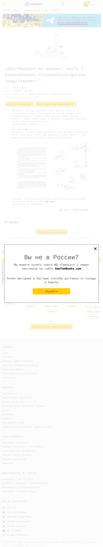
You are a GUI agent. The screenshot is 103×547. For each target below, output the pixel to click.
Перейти (51, 291)
